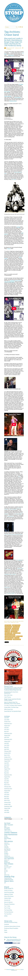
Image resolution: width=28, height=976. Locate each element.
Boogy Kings (16, 626)
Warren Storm (20, 568)
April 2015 (6, 749)
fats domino (8, 841)
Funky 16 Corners (8, 890)
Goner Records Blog (9, 892)
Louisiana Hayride (7, 856)
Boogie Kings (11, 55)
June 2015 (6, 745)
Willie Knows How (8, 709)
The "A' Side (7, 906)
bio (19, 476)
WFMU (5, 916)
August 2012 (7, 769)
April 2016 (6, 737)
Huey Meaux (7, 850)
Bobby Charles (16, 625)
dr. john (5, 836)
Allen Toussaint (8, 825)
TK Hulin (8, 569)
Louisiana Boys (10, 516)
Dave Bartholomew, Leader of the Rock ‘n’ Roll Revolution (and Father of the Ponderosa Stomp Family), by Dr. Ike (13, 689)
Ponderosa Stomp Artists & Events (12, 926)
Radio (5, 930)
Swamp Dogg (6, 874)
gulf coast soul (8, 621)
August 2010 (7, 790)
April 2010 (6, 798)
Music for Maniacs (8, 902)
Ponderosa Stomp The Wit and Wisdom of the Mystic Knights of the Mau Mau (14, 14)
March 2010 (7, 800)
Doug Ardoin (17, 172)
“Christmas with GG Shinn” (10, 574)
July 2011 (6, 778)
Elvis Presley (7, 838)
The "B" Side (7, 908)
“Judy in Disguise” (13, 509)
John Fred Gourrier (10, 634)
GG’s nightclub (19, 560)
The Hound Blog (8, 910)
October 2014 (7, 753)
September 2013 (8, 759)
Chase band (8, 628)
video (17, 622)
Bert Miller (8, 625)
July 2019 (6, 717)
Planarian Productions (9, 904)
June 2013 (6, 765)
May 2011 (6, 782)
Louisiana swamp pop (10, 636)
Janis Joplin (13, 179)
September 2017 (8, 723)
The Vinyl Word (7, 914)
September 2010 (8, 788)
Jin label (18, 226)
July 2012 (6, 771)
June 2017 (6, 729)
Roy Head (5, 870)
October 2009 (7, 804)
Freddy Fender (7, 844)
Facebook (6, 924)
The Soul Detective (8, 912)
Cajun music (7, 829)
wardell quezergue (8, 879)
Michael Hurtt (7, 862)
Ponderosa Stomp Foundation (11, 928)
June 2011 (6, 780)
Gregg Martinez (18, 97)
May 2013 (6, 767)
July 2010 (6, 792)
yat (5, 882)
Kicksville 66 (7, 900)
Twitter (5, 932)
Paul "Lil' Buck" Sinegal (7, 866)
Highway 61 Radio (8, 894)
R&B (20, 621)
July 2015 (6, 743)
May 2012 (6, 772)
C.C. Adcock (7, 828)
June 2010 (6, 794)
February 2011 (7, 786)
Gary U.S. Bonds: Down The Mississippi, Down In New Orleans (12, 703)
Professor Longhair (7, 867)
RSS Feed (22, 969)
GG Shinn (21, 84)
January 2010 (7, 802)
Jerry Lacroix (7, 91)
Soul (9, 622)
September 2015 (8, 739)
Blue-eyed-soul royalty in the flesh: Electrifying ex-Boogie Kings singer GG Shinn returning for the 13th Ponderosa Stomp (13, 42)
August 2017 (7, 725)
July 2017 (6, 727)
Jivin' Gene (6, 852)
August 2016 (7, 735)
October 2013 (7, 757)
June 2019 (6, 719)
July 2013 (6, 763)
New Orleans (15, 621)
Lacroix (8, 248)
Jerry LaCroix (8, 633)
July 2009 (6, 810)
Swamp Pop (13, 622)
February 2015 (7, 751)
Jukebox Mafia (7, 898)
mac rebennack (9, 858)
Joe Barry (6, 853)
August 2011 (7, 776)
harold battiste (6, 847)
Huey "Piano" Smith (7, 848)
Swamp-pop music (9, 637)
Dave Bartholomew (10, 834)
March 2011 (7, 784)
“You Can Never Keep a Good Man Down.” (13, 534)
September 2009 (8, 806)
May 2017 (6, 731)
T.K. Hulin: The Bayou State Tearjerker (13, 705)
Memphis (6, 861)
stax (5, 873)
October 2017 (7, 721)
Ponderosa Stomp (13, 100)
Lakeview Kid (18, 47)
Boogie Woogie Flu (8, 888)
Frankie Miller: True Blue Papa (11, 707)
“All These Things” (18, 514)
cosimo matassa (10, 833)
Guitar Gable (6, 846)
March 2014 (7, 755)
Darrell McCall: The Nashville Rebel (12, 711)
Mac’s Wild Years (8, 695)
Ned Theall (19, 636)
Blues (5, 826)
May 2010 (6, 796)
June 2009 (6, 812)
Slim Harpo (6, 871)
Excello (5, 839)
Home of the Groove (8, 896)
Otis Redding (6, 865)
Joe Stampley (17, 633)
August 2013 (7, 761)
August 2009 (7, 808)
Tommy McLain (7, 96)
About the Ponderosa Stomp (10, 922)
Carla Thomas (7, 697)
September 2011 (8, 774)
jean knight (6, 851)
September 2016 (8, 733)
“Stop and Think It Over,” (9, 281)
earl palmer (6, 837)
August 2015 (7, 741)
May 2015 (6, 747)
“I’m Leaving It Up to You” (15, 280)
